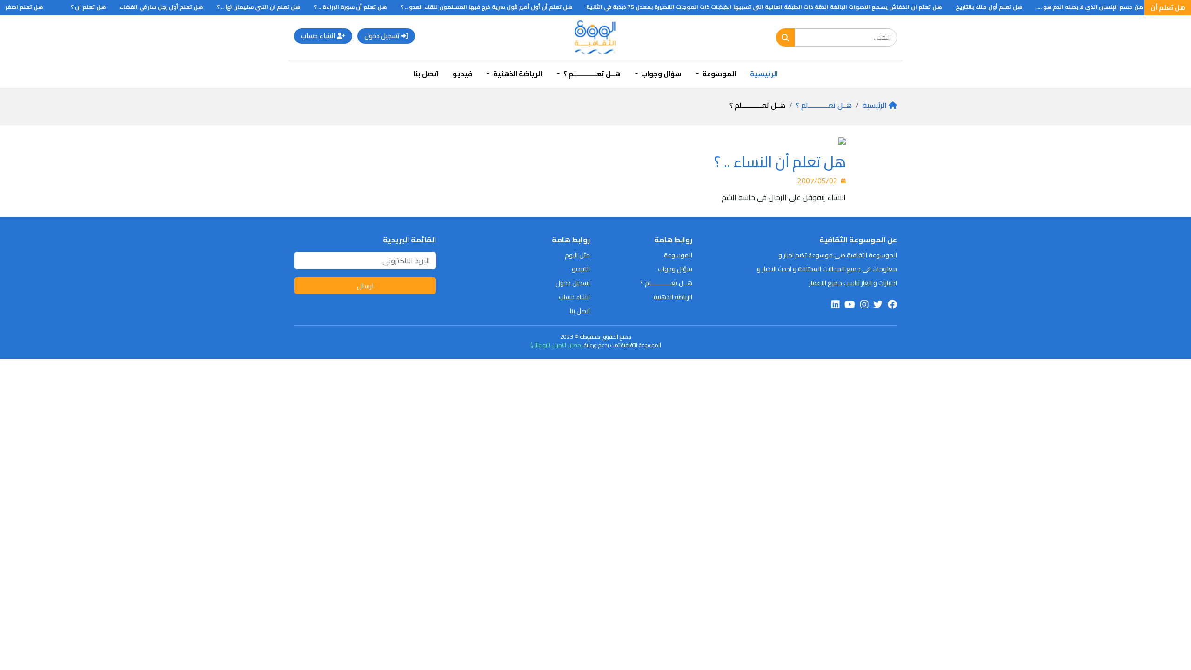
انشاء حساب (318, 36)
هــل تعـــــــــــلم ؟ (824, 105)
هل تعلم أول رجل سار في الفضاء (172, 6)
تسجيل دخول (382, 36)
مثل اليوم (577, 255)
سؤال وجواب (675, 269)
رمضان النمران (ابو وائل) (556, 345)
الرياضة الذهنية (673, 297)
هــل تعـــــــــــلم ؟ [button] (591, 73)
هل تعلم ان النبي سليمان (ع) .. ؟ (269, 6)
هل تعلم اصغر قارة (29, 6)
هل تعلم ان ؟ (98, 6)
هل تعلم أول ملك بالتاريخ (999, 6)
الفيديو (581, 269)
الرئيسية (764, 73)
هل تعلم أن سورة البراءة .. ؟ (361, 6)
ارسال (365, 286)
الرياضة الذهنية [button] (517, 73)
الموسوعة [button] (718, 73)
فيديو (462, 73)
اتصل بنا (426, 73)
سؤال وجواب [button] (661, 73)
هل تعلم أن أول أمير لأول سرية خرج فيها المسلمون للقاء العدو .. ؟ (497, 6)
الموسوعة (678, 255)
